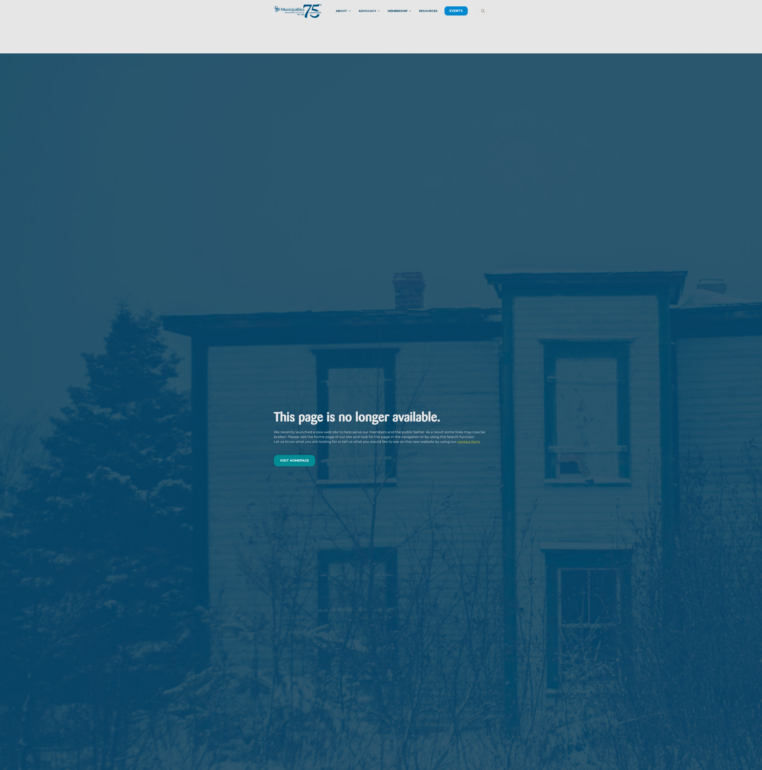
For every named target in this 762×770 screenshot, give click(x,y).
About (341, 11)
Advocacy (367, 11)
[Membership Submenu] (411, 11)
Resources (428, 11)
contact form (468, 442)
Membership (398, 11)
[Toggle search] (483, 11)
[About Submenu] (351, 11)
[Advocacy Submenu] (380, 11)
